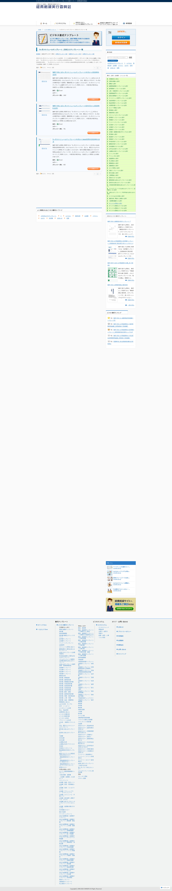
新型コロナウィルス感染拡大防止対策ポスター (67, 754)
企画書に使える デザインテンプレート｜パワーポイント (67, 803)
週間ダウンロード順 (75, 54)
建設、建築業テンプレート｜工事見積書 (86, 637)
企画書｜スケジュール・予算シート (67, 795)
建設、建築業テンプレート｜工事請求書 (86, 641)
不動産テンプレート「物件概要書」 (86, 700)
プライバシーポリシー (124, 631)
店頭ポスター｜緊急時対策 (86, 725)
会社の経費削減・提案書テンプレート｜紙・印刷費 (67, 833)
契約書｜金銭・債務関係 (66, 700)
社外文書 (61, 740)
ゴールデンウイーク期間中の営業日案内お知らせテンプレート (67, 661)
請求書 (51, 218)
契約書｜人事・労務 (65, 698)
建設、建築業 (82, 628)
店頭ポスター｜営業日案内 (86, 749)
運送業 (80, 703)
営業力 (101, 633)
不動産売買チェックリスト (86, 698)
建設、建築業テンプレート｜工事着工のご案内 (86, 630)
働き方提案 (62, 812)
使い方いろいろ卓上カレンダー (86, 768)
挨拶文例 (77, 216)
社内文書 (61, 738)
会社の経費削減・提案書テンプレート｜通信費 (67, 863)
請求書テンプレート (65, 639)
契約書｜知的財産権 (65, 690)
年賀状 (61, 746)
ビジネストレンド (104, 627)
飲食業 (80, 713)
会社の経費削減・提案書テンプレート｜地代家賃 (67, 876)
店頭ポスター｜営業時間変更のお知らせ (86, 731)
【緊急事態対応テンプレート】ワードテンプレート (67, 764)
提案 (68, 218)
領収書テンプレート (65, 673)
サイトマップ (122, 654)
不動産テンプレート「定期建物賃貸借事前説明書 (86, 671)
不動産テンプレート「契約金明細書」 (86, 691)
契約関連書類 (63, 633)
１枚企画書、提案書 (65, 775)
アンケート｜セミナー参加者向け (86, 760)
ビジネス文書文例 (64, 714)
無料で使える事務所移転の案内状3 (118, 285)
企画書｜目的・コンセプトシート (67, 788)
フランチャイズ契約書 (84, 721)
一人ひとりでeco (43, 629)
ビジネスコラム (102, 625)
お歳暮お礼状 (63, 742)
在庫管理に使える (64, 712)
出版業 (80, 723)
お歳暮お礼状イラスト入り (67, 744)
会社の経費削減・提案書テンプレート (67, 816)
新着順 (38, 54)
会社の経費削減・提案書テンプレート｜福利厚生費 (67, 866)
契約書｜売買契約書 (65, 688)
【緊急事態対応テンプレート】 (67, 757)
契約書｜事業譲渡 (64, 677)
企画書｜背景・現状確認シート (67, 785)
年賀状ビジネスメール (65, 748)
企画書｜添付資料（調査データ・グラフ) (67, 798)
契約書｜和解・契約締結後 (67, 696)
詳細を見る (131, 236)
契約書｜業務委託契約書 (66, 682)
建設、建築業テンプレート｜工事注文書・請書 (86, 651)
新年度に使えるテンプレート (67, 729)
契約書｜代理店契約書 (65, 684)
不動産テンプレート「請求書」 (86, 674)
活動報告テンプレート (65, 881)
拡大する (44, 81)
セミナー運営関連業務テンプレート (67, 772)
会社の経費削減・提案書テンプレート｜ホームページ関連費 (67, 837)
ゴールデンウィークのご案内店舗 (86, 771)
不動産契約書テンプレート (86, 661)
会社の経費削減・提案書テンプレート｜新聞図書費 (67, 829)
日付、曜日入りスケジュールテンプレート (67, 726)
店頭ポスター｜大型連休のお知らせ (86, 751)
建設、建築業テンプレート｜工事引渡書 (86, 654)
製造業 (80, 707)
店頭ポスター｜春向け (84, 736)
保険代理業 (81, 709)
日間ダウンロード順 (88, 54)
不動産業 (80, 659)
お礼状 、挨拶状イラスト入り (67, 722)
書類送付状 (62, 675)
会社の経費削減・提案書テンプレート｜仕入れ (67, 870)
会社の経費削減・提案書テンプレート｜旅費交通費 (67, 859)
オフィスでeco (42, 625)
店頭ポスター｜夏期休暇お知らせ (86, 739)
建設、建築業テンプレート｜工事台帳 (86, 644)
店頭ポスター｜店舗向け (85, 734)
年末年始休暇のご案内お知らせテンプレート (67, 656)
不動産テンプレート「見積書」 (86, 678)
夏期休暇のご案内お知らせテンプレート (67, 649)
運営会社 (120, 645)
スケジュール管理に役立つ (67, 647)
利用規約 (120, 636)
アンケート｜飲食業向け (85, 754)
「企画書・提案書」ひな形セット (67, 777)
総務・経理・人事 (104, 635)
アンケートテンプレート (66, 643)
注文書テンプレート (65, 669)
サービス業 (81, 715)
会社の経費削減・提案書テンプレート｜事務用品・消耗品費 (67, 842)
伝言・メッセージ (64, 706)
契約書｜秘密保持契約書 (66, 694)
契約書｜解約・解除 (65, 692)
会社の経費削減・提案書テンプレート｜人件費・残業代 (67, 826)
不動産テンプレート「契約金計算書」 (86, 695)
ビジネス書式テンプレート (50, 29)
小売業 (80, 711)
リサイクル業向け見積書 (85, 719)
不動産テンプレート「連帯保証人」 (86, 685)
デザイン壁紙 (82, 778)
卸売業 (80, 705)
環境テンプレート (64, 879)
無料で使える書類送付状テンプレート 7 (119, 221)
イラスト (95, 216)
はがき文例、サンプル (65, 704)
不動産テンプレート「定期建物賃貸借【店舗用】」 (86, 667)
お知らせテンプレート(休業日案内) (67, 653)
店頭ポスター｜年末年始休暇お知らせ (86, 742)
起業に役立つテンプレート (86, 763)
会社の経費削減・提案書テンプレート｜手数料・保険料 (67, 855)
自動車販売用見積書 (84, 717)
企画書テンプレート (65, 641)
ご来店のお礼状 (82, 765)
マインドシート (63, 780)
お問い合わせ (122, 649)
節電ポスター (63, 767)
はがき (43, 218)
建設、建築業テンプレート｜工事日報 (86, 647)
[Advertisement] (99, 15)
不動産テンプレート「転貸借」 (86, 681)
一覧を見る (131, 305)
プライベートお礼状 (65, 720)
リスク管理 (102, 637)
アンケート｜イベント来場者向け (86, 757)
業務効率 (101, 629)
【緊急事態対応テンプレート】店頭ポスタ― (67, 761)
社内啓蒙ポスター (64, 810)
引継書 (61, 736)
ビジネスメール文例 (65, 708)
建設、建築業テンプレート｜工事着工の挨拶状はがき (86, 634)
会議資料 (61, 645)
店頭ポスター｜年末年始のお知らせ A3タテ (86, 746)
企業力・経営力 (103, 631)
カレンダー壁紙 (82, 776)
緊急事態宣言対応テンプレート (67, 750)
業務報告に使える (64, 702)
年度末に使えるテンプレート (67, 733)
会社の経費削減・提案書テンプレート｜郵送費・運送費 (67, 821)
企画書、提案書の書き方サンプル (67, 807)
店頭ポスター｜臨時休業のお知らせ (86, 728)
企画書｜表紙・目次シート (67, 782)
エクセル (68, 216)
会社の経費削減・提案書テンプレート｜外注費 (67, 873)
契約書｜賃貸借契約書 (65, 686)
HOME (39, 29)
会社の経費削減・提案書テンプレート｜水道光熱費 (67, 846)
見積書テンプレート (65, 667)
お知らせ (59, 218)
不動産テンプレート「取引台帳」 (86, 688)
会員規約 (120, 640)
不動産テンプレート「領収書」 (86, 664)
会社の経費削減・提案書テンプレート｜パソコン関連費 (67, 850)
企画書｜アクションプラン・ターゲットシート (66, 791)
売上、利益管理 (63, 710)
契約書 (61, 631)
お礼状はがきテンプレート (48, 216)
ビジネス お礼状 (64, 718)
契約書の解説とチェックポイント (67, 636)
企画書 (86, 216)
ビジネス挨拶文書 (64, 716)
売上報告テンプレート (65, 883)
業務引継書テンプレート (66, 629)
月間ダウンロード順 (61, 54)
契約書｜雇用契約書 (65, 680)
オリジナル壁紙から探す (115, 203)
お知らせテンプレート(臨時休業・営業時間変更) (67, 664)
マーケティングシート (65, 814)
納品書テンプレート (65, 671)
